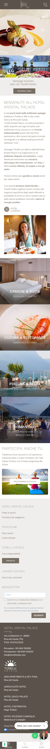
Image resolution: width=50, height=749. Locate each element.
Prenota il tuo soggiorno (13, 517)
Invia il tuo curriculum (12, 577)
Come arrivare (8, 538)
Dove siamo (7, 533)
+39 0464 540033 (25, 652)
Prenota (10, 561)
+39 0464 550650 (22, 648)
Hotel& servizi (15, 209)
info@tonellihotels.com (15, 655)
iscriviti (38, 615)
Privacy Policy (9, 726)
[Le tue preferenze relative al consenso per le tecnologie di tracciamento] (4, 744)
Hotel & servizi (9, 513)
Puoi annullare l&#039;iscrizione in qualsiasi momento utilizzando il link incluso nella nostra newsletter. (24, 609)
